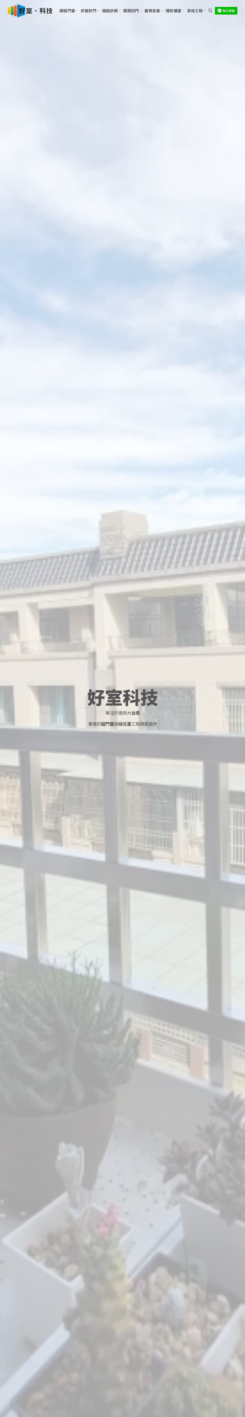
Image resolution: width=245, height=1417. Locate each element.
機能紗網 (110, 10)
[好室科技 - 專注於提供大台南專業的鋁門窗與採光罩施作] (30, 11)
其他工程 (195, 10)
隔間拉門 (131, 10)
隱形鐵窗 (173, 10)
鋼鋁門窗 (67, 10)
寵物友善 (152, 10)
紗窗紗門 (88, 10)
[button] (210, 10)
